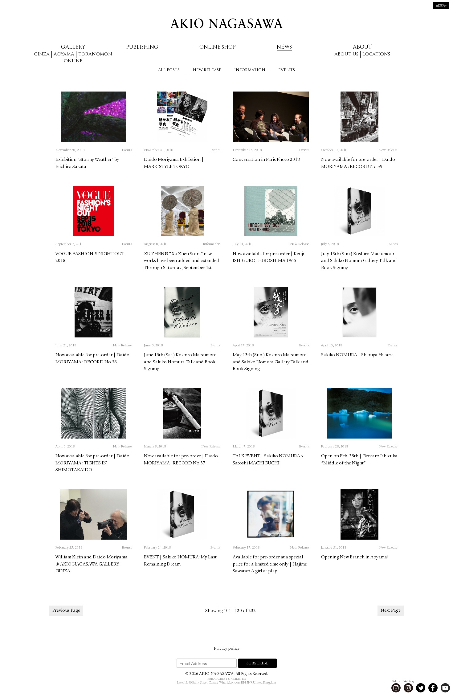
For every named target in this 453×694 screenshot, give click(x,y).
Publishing (142, 47)
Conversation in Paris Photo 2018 (266, 159)
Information (249, 70)
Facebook (433, 687)
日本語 (441, 6)
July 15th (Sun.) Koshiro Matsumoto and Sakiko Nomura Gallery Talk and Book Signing (359, 261)
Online (73, 61)
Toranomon (95, 54)
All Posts (169, 70)
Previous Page (66, 610)
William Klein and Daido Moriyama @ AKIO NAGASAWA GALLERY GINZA (91, 564)
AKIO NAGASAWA (226, 23)
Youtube (445, 687)
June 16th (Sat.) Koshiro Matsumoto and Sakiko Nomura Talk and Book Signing (180, 362)
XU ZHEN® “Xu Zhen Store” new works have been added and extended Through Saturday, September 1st (181, 261)
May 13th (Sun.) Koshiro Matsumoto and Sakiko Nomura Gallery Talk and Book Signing (270, 362)
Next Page (391, 610)
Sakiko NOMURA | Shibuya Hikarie (357, 355)
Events (286, 70)
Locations (376, 54)
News (284, 47)
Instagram (396, 687)
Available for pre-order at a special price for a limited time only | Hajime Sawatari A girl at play (270, 564)
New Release (207, 70)
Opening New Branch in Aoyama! (355, 557)
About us (346, 54)
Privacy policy (226, 649)
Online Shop (217, 47)
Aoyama (64, 54)
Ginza (42, 54)
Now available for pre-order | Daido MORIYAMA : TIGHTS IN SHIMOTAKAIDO (92, 463)
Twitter (420, 687)
